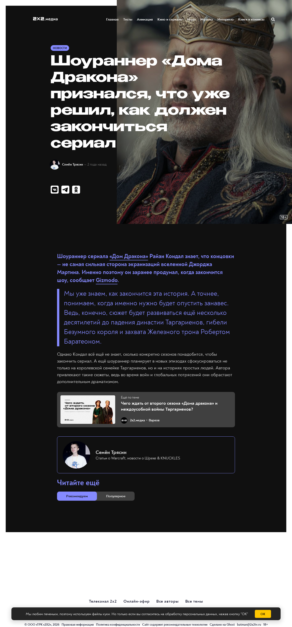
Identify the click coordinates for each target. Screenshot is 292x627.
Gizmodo (106, 280)
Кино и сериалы (169, 19)
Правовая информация (78, 625)
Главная (112, 19)
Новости (60, 48)
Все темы (194, 601)
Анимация (145, 19)
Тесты (127, 19)
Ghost (231, 625)
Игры (191, 19)
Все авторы (167, 601)
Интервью (225, 19)
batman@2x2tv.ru (249, 625)
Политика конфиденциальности (118, 625)
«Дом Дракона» (129, 256)
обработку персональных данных (191, 614)
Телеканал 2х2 (103, 601)
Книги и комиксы (251, 19)
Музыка (206, 19)
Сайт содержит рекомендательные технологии (174, 625)
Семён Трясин (72, 164)
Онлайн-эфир (136, 601)
